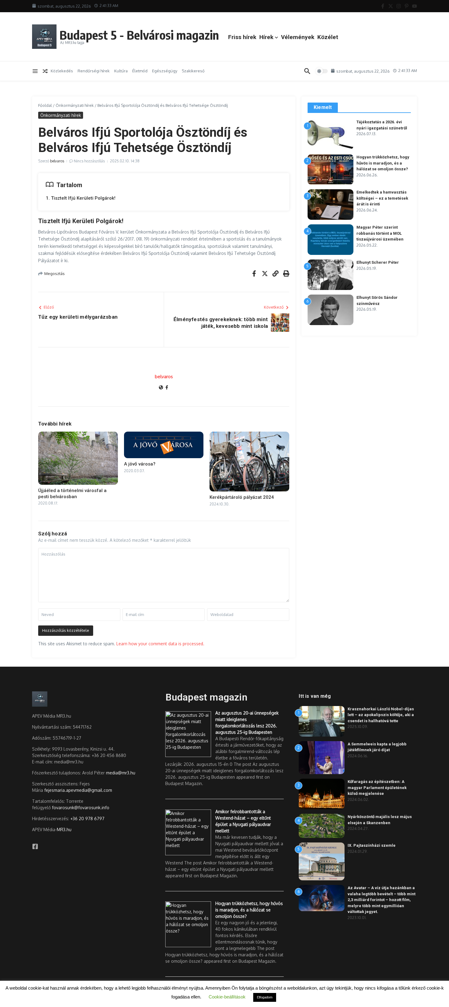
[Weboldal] (161, 387)
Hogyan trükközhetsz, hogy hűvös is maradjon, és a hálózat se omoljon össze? (382, 163)
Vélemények (297, 37)
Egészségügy (164, 70)
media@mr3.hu (120, 772)
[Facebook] (167, 387)
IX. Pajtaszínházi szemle (372, 845)
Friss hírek (242, 37)
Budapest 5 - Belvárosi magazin (139, 34)
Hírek (266, 37)
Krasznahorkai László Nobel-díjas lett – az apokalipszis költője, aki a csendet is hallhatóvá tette (381, 715)
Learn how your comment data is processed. (160, 643)
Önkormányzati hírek (75, 105)
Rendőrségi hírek (94, 70)
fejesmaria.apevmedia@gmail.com (78, 790)
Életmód (140, 70)
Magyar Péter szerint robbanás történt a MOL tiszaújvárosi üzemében (379, 233)
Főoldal (45, 105)
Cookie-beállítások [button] (227, 996)
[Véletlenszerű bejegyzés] (45, 71)
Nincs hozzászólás (89, 161)
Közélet (327, 37)
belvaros (57, 161)
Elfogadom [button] (264, 997)
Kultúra (121, 70)
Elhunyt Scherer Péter (377, 262)
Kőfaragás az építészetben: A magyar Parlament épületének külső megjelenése (377, 787)
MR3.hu (64, 829)
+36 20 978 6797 (87, 818)
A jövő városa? (139, 464)
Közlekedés (62, 70)
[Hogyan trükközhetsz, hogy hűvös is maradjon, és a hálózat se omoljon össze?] (188, 924)
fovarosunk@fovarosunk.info (80, 807)
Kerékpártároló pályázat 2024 (242, 497)
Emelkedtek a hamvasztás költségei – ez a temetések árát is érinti (382, 198)
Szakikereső (193, 70)
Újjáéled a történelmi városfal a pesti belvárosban (72, 493)
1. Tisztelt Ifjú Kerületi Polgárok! (80, 198)
